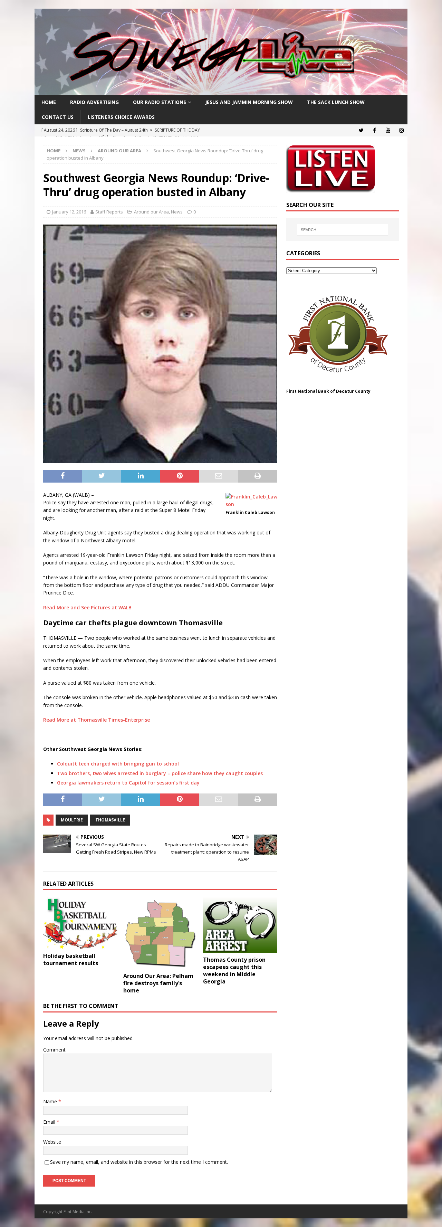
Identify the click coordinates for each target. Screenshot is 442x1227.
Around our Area (151, 212)
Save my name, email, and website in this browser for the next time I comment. (139, 1162)
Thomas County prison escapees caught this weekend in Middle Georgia (234, 970)
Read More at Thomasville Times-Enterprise (96, 719)
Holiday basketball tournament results (70, 959)
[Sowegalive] (221, 91)
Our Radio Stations (159, 102)
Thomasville (110, 820)
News (79, 151)
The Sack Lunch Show (336, 102)
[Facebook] (374, 130)
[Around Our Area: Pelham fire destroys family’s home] (160, 933)
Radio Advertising (94, 102)
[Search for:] (342, 230)
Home (48, 102)
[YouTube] (388, 130)
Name (50, 1101)
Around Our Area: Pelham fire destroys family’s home (158, 983)
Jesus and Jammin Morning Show (249, 102)
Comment (54, 1049)
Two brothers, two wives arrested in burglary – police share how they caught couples (160, 773)
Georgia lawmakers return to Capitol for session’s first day (128, 782)
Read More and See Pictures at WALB (87, 607)
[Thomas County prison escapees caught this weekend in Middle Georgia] (240, 925)
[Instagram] (401, 130)
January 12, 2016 (69, 212)
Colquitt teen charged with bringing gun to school (118, 763)
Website (52, 1142)
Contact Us (58, 117)
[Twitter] (361, 130)
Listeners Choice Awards (121, 117)
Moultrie (72, 820)
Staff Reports (109, 212)
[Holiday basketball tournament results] (80, 923)
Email (50, 1122)
